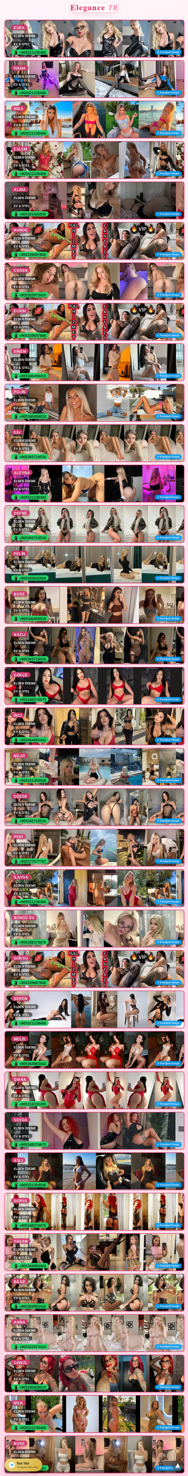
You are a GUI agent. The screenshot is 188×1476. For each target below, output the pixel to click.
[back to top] (177, 1465)
